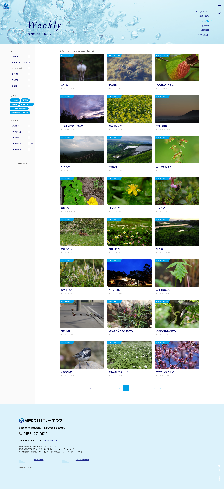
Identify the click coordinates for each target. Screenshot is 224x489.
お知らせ (20, 56)
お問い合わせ (203, 35)
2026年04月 (20, 149)
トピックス (204, 21)
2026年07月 (20, 132)
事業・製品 (204, 16)
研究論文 (14, 104)
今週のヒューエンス (21, 62)
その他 (20, 86)
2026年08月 (20, 126)
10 (161, 388)
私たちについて (202, 12)
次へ (168, 388)
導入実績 (205, 26)
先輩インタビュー (26, 104)
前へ (91, 388)
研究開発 (25, 100)
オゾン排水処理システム (19, 108)
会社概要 (38, 459)
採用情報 (205, 30)
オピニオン (15, 100)
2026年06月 (20, 138)
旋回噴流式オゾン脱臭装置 (20, 113)
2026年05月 (20, 143)
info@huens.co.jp (52, 440)
